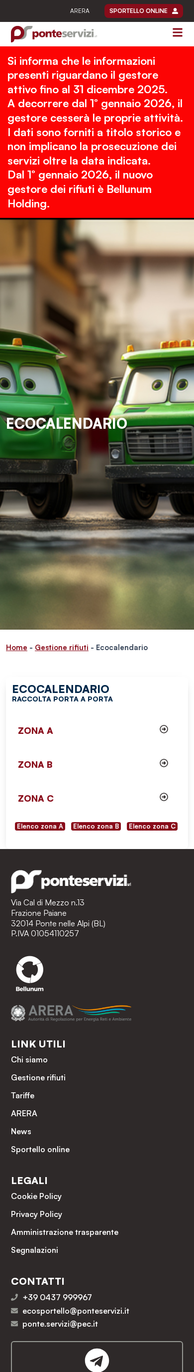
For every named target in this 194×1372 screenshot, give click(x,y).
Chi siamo (29, 1059)
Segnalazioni (34, 1250)
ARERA (80, 10)
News (21, 1131)
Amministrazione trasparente (64, 1232)
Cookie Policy (36, 1196)
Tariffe (22, 1095)
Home (16, 647)
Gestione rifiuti (62, 647)
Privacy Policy (36, 1214)
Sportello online (40, 1149)
